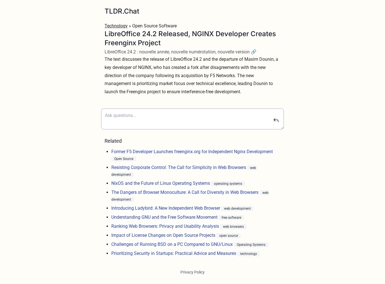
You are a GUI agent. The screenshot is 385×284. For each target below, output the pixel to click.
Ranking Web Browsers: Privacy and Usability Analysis (165, 226)
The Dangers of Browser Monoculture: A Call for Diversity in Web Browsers (185, 192)
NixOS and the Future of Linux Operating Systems (161, 183)
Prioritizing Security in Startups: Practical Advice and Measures (174, 253)
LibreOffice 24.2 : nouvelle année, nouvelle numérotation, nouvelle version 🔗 (180, 52)
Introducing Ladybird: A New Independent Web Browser (166, 208)
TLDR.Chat (122, 11)
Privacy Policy (192, 272)
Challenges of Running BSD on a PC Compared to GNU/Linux (172, 244)
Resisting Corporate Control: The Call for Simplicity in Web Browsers (179, 167)
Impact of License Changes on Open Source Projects (163, 235)
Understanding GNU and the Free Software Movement (165, 217)
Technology (116, 26)
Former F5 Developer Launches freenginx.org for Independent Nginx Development (192, 151)
